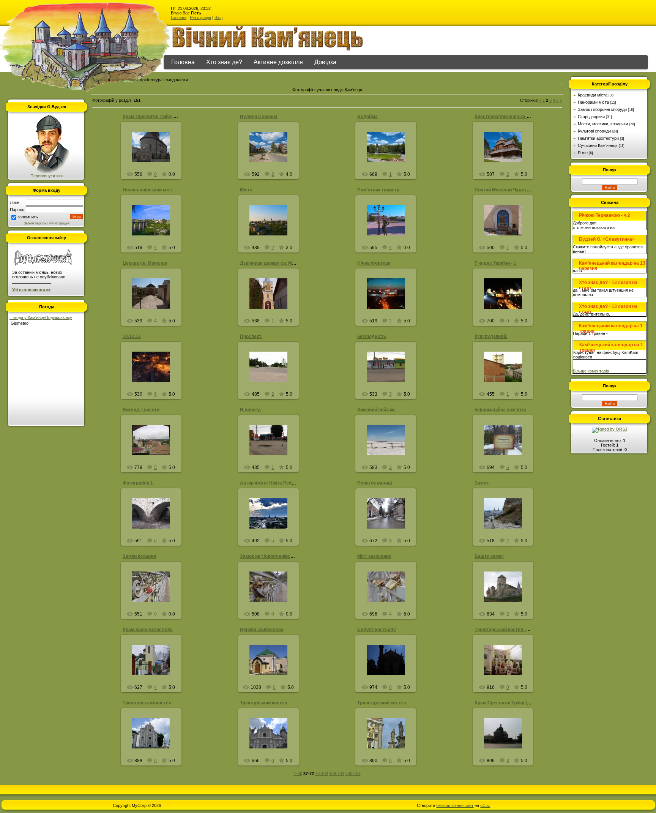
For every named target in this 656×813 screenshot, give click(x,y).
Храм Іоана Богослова (148, 629)
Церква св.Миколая (262, 629)
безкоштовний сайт (454, 805)
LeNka (272, 522)
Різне (583, 152)
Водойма (367, 116)
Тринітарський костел (147, 703)
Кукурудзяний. (491, 336)
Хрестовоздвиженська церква (508, 116)
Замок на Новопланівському (272, 556)
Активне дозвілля (278, 62)
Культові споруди (594, 131)
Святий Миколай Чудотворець (508, 190)
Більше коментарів (591, 371)
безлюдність (371, 336)
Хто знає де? (224, 62)
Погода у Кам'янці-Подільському (40, 317)
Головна (178, 17)
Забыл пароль (35, 223)
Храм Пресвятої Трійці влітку (155, 116)
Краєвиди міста (592, 95)
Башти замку (489, 556)
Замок (482, 483)
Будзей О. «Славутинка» (607, 239)
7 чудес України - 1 (495, 263)
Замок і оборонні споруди (602, 109)
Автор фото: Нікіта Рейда (268, 483)
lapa (154, 373)
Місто (246, 190)
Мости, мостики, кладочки (603, 124)
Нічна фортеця (374, 263)
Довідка (325, 62)
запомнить (27, 217)
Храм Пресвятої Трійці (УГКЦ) (507, 703)
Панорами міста (593, 102)
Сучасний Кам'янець (598, 145)
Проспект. (251, 336)
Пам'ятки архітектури (598, 138)
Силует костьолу (376, 629)
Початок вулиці (374, 483)
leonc (154, 231)
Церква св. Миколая (145, 263)
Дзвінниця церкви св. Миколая (274, 263)
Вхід (218, 17)
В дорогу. (250, 409)
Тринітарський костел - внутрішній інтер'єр (523, 629)
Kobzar (271, 373)
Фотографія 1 (138, 483)
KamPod (154, 446)
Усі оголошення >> (31, 289)
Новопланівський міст (147, 190)
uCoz (485, 805)
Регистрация (59, 223)
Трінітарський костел (263, 703)
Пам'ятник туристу (378, 190)
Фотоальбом (123, 79)
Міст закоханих (374, 556)
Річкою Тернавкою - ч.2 (604, 215)
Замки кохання (139, 556)
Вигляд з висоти (141, 409)
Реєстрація (200, 17)
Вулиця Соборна (259, 116)
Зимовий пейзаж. (376, 409)
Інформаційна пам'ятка (501, 409)
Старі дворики (591, 116)
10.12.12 (132, 336)
